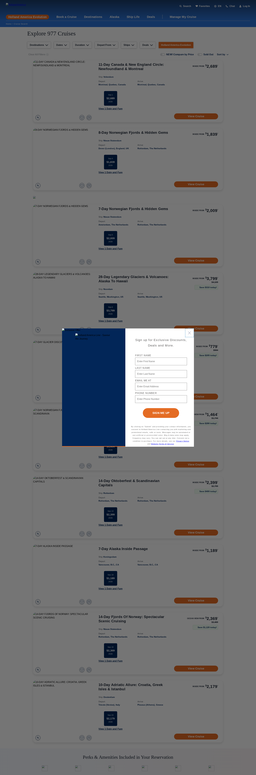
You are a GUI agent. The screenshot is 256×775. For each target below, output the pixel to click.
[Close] (189, 332)
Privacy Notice (182, 441)
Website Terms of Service (162, 444)
